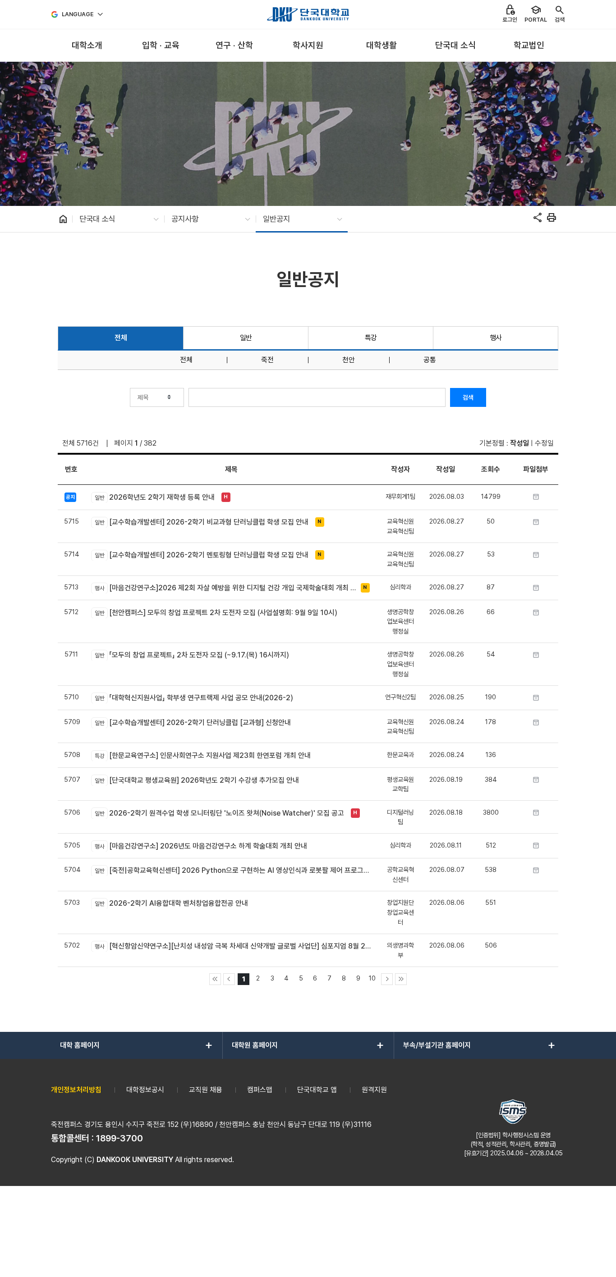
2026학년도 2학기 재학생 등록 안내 (154, 497)
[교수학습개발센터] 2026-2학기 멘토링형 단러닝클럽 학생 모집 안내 (201, 555)
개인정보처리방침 (76, 1089)
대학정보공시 (145, 1089)
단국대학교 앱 (317, 1089)
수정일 (544, 443)
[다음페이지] (387, 979)
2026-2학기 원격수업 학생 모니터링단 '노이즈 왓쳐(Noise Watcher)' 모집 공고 (219, 813)
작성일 (519, 443)
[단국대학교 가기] (308, 14)
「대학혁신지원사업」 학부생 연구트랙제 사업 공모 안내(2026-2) (194, 697)
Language (78, 14)
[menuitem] (87, 46)
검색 (468, 397)
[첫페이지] (215, 979)
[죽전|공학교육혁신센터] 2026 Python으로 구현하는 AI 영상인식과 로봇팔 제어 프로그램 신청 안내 (233, 870)
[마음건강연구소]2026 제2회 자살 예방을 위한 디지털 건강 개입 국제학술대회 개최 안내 (225, 588)
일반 (246, 337)
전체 (121, 337)
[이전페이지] (229, 979)
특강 (371, 337)
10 (372, 978)
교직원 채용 (205, 1089)
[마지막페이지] (401, 979)
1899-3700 (119, 1138)
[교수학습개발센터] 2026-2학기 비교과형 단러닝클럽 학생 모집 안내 (201, 522)
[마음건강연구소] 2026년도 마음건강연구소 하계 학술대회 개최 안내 (201, 846)
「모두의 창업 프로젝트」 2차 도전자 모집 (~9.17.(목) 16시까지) (192, 655)
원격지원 (374, 1089)
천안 (348, 360)
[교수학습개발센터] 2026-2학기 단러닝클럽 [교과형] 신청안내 (192, 722)
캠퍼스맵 (259, 1089)
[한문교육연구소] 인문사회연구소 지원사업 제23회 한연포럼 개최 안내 (202, 755)
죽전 (267, 360)
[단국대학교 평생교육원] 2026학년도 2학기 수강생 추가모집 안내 (197, 780)
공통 (429, 360)
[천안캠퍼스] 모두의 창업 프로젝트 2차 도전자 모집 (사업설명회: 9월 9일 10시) (216, 612)
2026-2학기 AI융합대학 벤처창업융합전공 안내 (171, 903)
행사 (496, 337)
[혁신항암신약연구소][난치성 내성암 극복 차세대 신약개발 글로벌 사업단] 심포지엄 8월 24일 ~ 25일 (233, 946)
